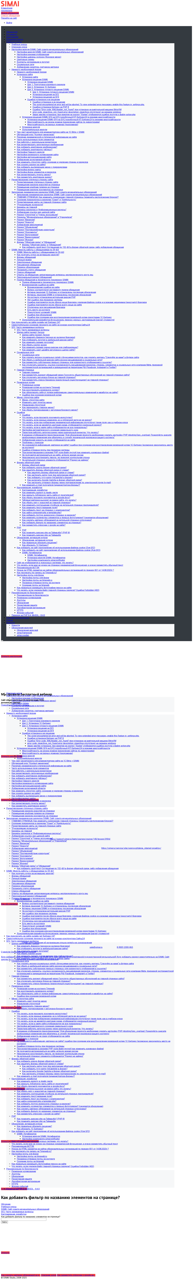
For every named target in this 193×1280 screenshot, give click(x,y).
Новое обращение (10, 13)
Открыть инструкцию (11, 656)
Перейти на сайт (9, 18)
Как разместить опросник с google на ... (76, 1275)
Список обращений (10, 15)
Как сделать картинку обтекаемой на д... (20, 1275)
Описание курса (48, 1275)
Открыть (5, 1252)
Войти (9, 22)
